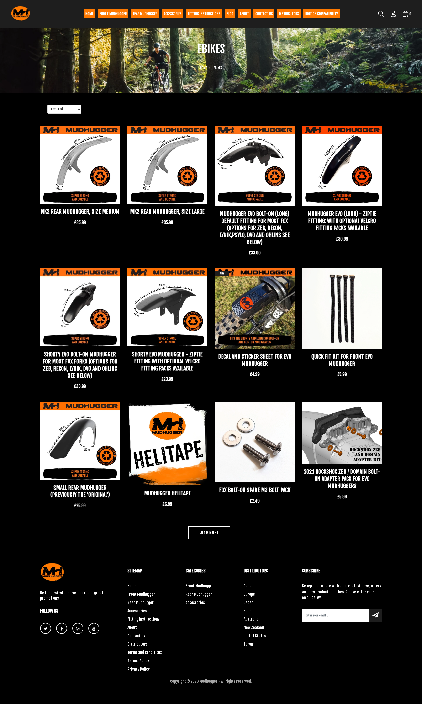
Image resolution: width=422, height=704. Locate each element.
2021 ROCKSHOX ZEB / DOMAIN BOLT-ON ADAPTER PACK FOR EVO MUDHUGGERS (342, 478)
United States (255, 635)
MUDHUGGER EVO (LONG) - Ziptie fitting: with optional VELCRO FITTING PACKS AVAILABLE (341, 220)
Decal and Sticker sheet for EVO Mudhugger (254, 360)
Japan (248, 602)
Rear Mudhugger (145, 14)
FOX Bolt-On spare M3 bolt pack (254, 490)
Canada (249, 585)
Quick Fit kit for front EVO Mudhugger (342, 360)
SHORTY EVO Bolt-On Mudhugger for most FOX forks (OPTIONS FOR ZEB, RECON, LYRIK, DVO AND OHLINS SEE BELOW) (80, 365)
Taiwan (249, 644)
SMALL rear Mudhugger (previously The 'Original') (80, 491)
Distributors (289, 14)
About (244, 14)
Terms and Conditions (144, 652)
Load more (209, 532)
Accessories (172, 14)
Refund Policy (138, 660)
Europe (249, 594)
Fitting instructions (204, 14)
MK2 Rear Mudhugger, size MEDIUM (80, 211)
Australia (251, 619)
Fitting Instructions (143, 619)
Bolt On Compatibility (321, 14)
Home (89, 14)
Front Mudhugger (113, 14)
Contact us (264, 14)
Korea (248, 610)
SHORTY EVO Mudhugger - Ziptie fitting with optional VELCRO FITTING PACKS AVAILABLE (167, 361)
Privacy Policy (138, 669)
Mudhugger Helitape (167, 493)
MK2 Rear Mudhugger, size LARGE (167, 211)
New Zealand (254, 627)
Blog (230, 14)
